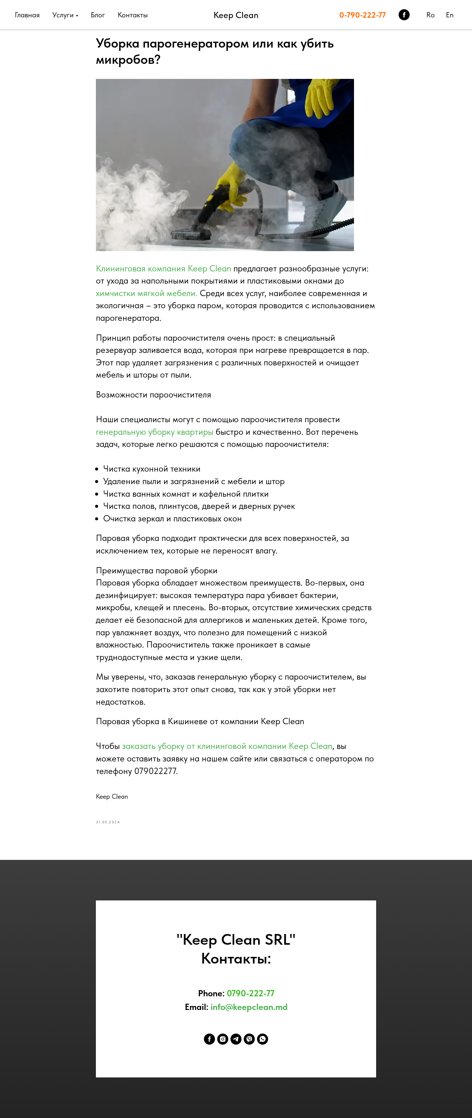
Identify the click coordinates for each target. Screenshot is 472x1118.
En (450, 14)
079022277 (155, 770)
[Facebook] (209, 1039)
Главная (27, 14)
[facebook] (404, 14)
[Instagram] (222, 1039)
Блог (98, 14)
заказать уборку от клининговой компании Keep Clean (227, 745)
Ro (430, 14)
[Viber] (249, 1039)
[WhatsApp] (262, 1039)
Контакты (133, 14)
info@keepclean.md (249, 1006)
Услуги (63, 14)
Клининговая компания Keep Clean (163, 268)
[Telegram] (236, 1039)
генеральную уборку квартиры (155, 431)
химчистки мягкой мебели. (147, 293)
